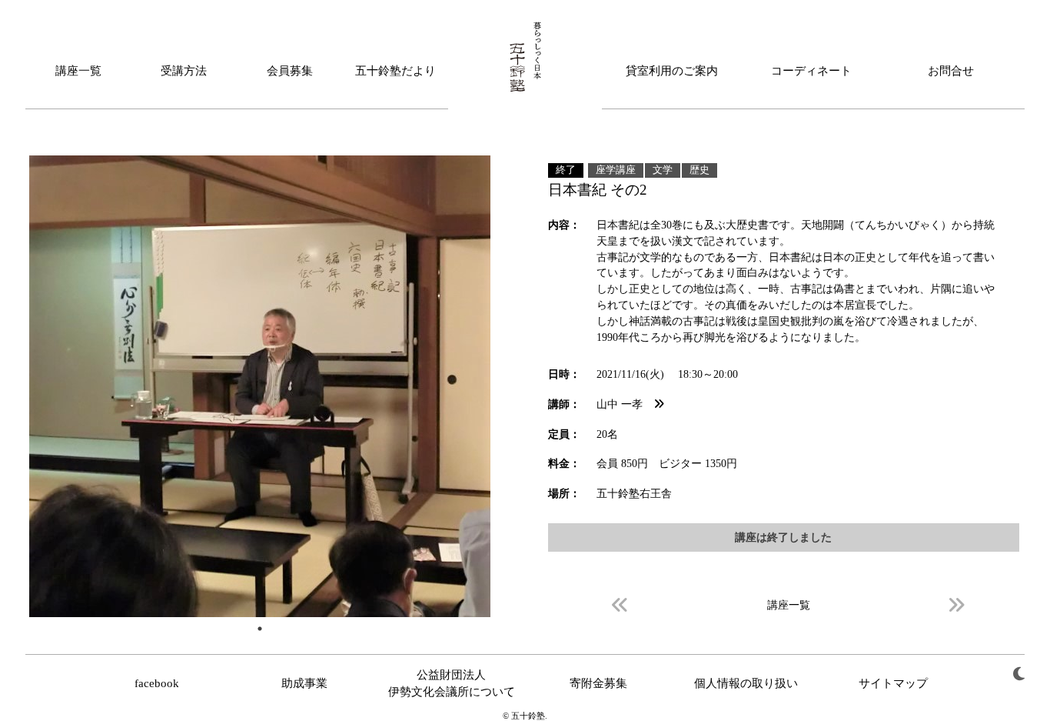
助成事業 (304, 683)
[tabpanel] (259, 386)
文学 (663, 170)
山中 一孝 (624, 404)
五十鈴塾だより (395, 71)
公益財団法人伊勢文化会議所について (451, 683)
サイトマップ (893, 683)
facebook (157, 683)
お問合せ (951, 71)
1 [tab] (259, 628)
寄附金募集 (598, 683)
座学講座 (616, 170)
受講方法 (184, 71)
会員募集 (290, 71)
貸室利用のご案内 (672, 71)
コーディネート (811, 71)
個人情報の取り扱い (746, 683)
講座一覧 (78, 71)
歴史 (699, 170)
